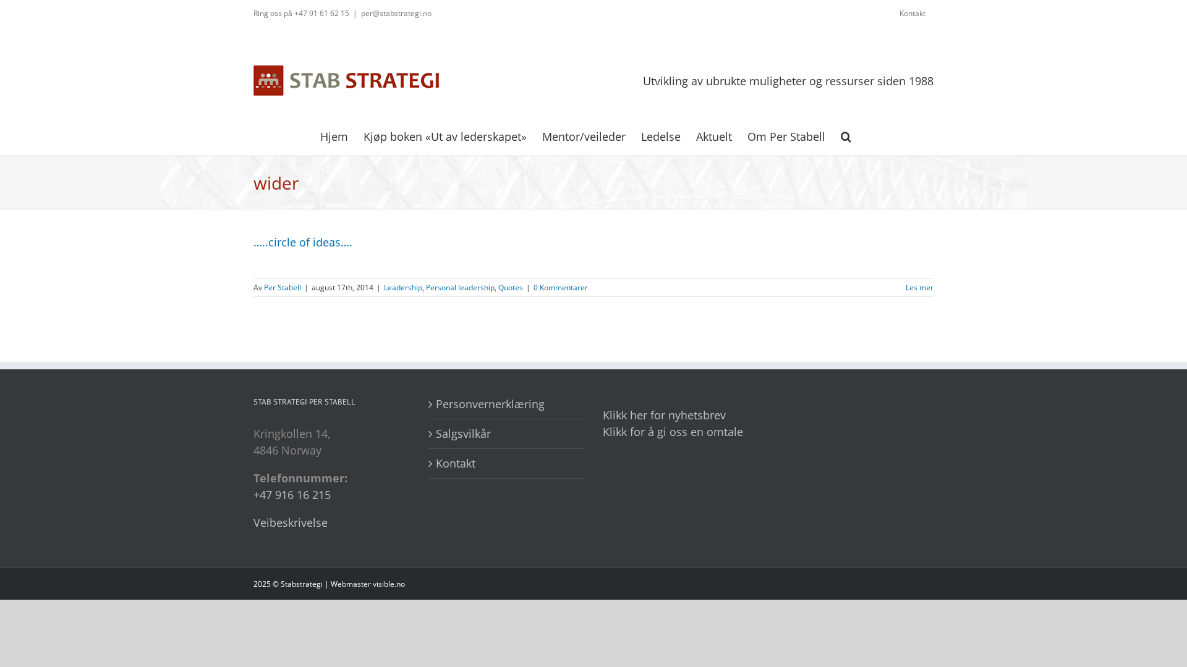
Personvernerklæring (490, 403)
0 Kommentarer (561, 287)
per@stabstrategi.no (396, 13)
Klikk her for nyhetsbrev (664, 415)
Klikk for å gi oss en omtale (673, 431)
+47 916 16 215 (292, 494)
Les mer (920, 287)
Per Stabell (282, 287)
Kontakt (455, 463)
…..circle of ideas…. (302, 242)
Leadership (403, 287)
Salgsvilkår (463, 433)
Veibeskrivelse (290, 522)
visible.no (389, 584)
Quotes (510, 287)
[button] (846, 135)
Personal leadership (460, 287)
